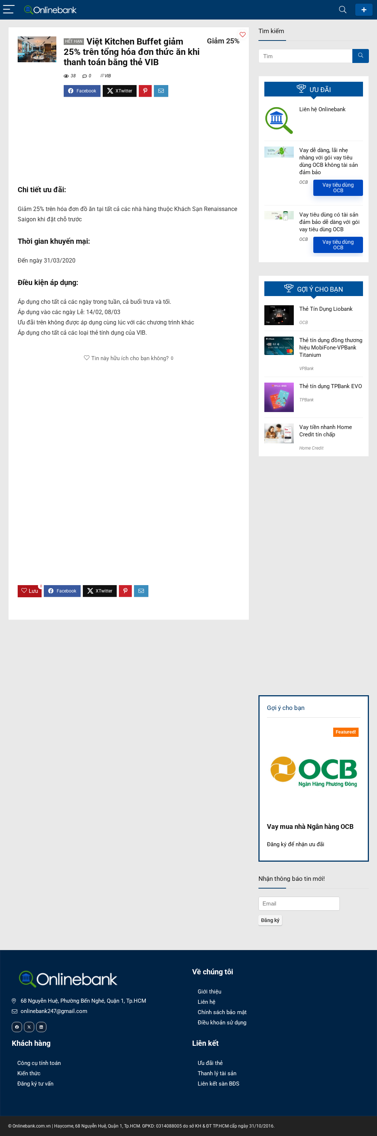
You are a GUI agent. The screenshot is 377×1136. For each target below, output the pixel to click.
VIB (108, 75)
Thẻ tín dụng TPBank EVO (330, 386)
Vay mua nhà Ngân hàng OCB (310, 826)
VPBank (306, 368)
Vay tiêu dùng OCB (338, 187)
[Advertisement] (128, 144)
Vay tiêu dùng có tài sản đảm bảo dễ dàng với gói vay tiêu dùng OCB (329, 222)
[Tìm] (360, 56)
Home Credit (311, 448)
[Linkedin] (41, 1027)
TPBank (306, 399)
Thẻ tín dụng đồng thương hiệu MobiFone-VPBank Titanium (330, 347)
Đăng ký (364, 10)
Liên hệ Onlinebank (322, 109)
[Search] (343, 10)
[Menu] (9, 10)
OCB (303, 182)
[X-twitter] (29, 1027)
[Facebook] (17, 1027)
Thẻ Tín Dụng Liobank (326, 309)
